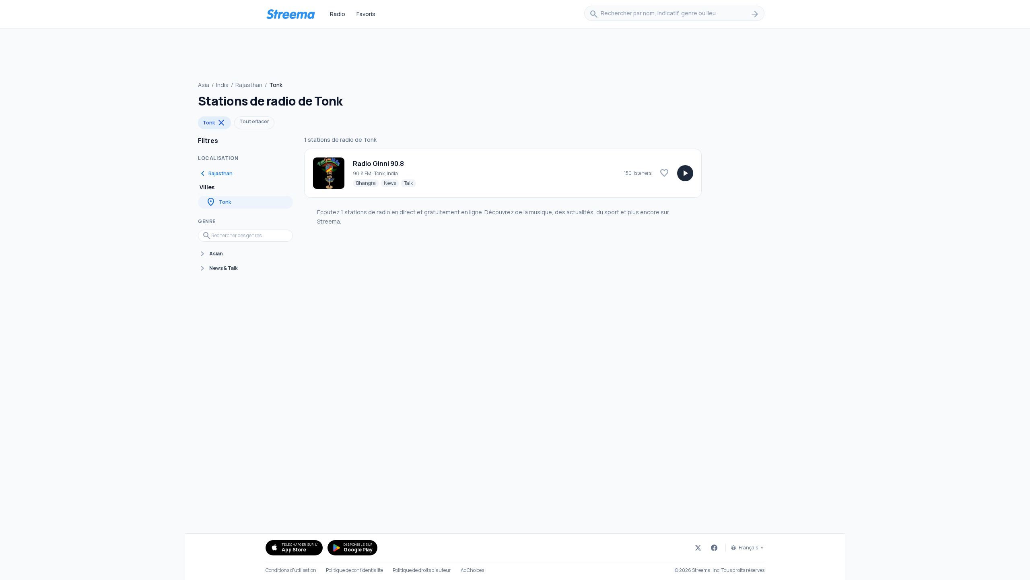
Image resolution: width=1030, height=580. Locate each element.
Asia (203, 85)
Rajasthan (248, 85)
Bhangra (367, 182)
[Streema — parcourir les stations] (290, 14)
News (391, 182)
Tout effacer (254, 121)
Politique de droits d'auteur (422, 570)
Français (748, 548)
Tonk (214, 122)
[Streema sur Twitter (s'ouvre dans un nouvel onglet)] (698, 547)
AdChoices (472, 570)
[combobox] (674, 14)
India (222, 85)
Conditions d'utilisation (291, 570)
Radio (337, 14)
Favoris (365, 14)
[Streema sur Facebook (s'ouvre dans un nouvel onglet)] (714, 547)
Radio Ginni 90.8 (378, 163)
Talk (410, 182)
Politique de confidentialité (354, 570)
